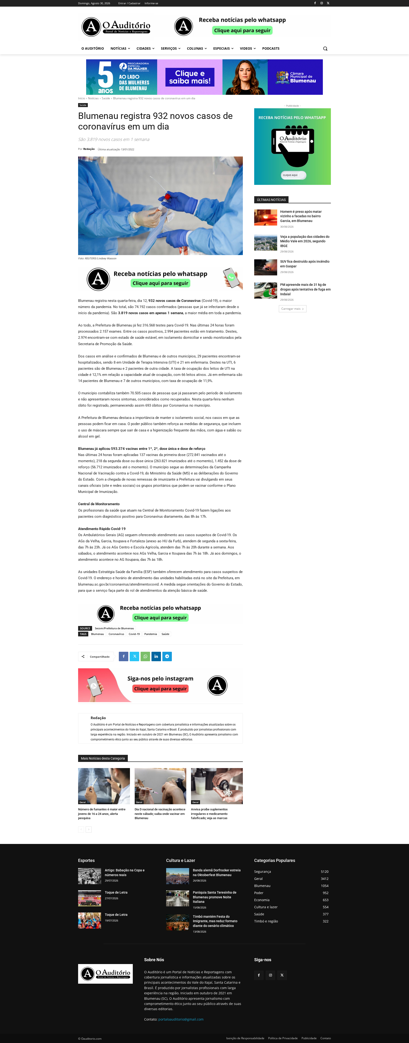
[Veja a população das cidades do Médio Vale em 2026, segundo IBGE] (265, 243)
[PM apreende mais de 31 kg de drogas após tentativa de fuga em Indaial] (265, 290)
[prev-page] (81, 829)
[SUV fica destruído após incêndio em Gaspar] (265, 267)
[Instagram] (321, 3)
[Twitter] (328, 3)
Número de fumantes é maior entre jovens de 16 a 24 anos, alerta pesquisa (101, 814)
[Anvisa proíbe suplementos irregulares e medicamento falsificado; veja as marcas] (217, 786)
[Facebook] (315, 3)
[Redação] (82, 728)
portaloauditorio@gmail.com (181, 1019)
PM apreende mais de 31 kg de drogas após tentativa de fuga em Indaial (305, 289)
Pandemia (150, 634)
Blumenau (97, 634)
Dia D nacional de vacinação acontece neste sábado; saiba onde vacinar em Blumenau (160, 814)
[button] (325, 48)
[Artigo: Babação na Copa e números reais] (89, 876)
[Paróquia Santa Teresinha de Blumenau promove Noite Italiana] (177, 898)
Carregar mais (291, 309)
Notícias (93, 98)
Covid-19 (134, 634)
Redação (89, 149)
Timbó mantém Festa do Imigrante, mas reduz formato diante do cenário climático (215, 921)
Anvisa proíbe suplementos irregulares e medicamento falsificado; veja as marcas (209, 814)
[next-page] (89, 829)
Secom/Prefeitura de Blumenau (114, 628)
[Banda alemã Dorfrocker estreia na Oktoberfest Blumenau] (177, 876)
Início (81, 98)
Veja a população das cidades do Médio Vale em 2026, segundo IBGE (304, 241)
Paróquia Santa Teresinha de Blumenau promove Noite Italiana (214, 897)
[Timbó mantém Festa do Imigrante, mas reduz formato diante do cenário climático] (177, 922)
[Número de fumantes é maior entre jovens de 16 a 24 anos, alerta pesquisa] (104, 786)
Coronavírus (116, 634)
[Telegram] (167, 656)
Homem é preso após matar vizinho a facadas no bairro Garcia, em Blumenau (301, 216)
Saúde (106, 98)
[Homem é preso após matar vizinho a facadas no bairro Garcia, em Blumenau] (265, 217)
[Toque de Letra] (89, 898)
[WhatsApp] (145, 656)
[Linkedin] (156, 656)
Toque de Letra (116, 892)
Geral (83, 802)
